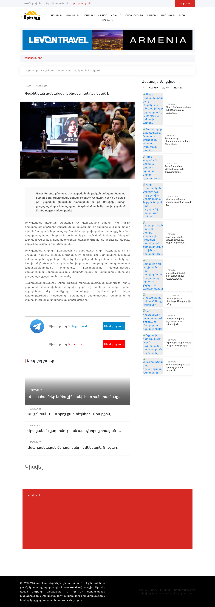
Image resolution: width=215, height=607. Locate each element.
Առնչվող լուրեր (40, 361)
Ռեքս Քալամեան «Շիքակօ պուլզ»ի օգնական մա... (174, 169)
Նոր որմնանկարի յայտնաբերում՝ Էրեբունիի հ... (175, 321)
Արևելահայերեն (82, 3)
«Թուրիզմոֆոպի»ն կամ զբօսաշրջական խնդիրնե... (178, 367)
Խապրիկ (152, 15)
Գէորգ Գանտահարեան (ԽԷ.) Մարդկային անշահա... (178, 110)
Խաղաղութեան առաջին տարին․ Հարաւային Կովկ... (176, 240)
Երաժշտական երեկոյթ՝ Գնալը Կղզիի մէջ (179, 301)
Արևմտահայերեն (57, 3)
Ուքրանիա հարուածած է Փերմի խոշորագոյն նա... (178, 345)
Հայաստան (72, 15)
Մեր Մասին (168, 15)
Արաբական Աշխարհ (95, 15)
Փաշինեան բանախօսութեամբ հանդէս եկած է (71, 70)
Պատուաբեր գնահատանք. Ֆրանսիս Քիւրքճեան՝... (177, 141)
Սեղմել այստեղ (114, 326)
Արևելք (56, 15)
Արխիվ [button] (106, 20)
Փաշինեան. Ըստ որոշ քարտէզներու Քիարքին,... (70, 414)
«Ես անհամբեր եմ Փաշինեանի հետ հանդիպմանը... (74, 397)
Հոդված (116, 15)
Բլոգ (182, 15)
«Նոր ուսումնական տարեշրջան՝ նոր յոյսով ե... (178, 202)
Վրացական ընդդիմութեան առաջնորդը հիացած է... (74, 430)
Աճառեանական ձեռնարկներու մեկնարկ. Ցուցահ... (73, 447)
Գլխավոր (32, 70)
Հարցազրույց (134, 15)
